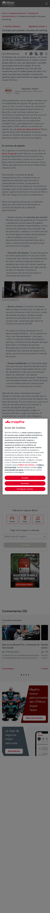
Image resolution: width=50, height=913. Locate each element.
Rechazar (25, 483)
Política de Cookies (26, 465)
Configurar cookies (25, 489)
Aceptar (25, 478)
